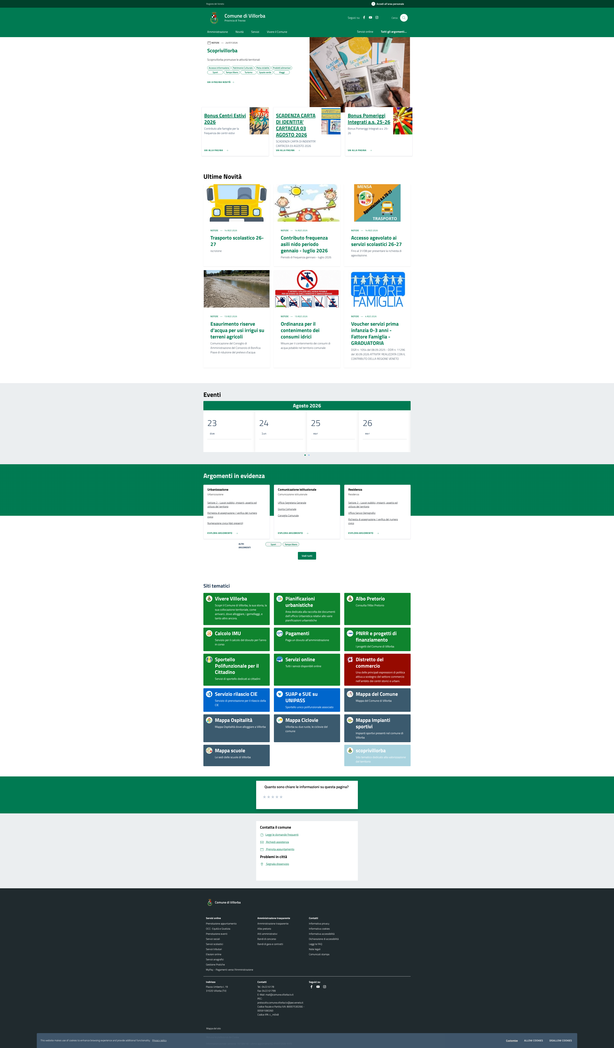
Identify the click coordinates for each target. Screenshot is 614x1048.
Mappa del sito (213, 1028)
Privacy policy (159, 1040)
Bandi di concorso (266, 939)
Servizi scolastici (214, 944)
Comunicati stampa (319, 954)
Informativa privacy (319, 923)
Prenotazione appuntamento (221, 923)
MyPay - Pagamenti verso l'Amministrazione (229, 970)
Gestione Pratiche (215, 964)
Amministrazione (217, 32)
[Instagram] (375, 18)
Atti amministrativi (267, 934)
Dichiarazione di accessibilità (324, 939)
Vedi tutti (307, 556)
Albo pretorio (264, 929)
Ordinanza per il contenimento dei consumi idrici (300, 330)
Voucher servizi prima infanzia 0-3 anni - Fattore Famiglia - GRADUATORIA (375, 333)
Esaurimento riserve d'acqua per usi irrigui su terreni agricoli (237, 330)
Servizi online (365, 31)
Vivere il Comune (277, 32)
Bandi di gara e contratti (270, 944)
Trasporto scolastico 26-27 (237, 241)
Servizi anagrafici (215, 959)
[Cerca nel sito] (404, 18)
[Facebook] (363, 18)
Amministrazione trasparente (272, 923)
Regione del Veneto (215, 3)
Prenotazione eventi (216, 934)
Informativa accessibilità (322, 934)
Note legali (314, 949)
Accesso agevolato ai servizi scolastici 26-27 (376, 241)
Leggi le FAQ (315, 944)
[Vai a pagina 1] (305, 455)
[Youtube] (369, 18)
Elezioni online (213, 954)
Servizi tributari (214, 949)
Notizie (214, 230)
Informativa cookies (319, 929)
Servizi (255, 32)
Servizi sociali (213, 939)
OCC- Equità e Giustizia (218, 929)
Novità (240, 32)
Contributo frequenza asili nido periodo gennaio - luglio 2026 (304, 244)
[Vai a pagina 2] (309, 455)
